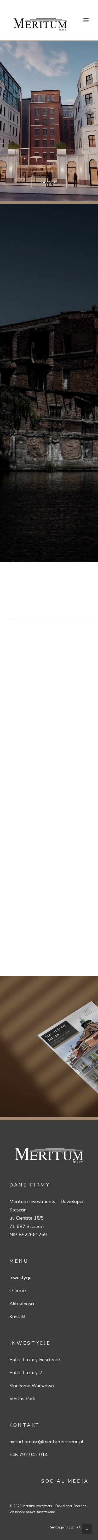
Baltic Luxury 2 (25, 1372)
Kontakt (17, 1316)
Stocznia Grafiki (77, 1527)
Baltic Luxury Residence (34, 1360)
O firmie (17, 1290)
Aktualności (21, 1304)
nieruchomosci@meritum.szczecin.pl (46, 1442)
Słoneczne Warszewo (31, 1386)
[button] (86, 20)
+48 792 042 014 (28, 1454)
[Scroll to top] (87, 1529)
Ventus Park (22, 1398)
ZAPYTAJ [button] (49, 182)
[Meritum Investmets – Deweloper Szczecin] (40, 20)
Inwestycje (20, 1278)
